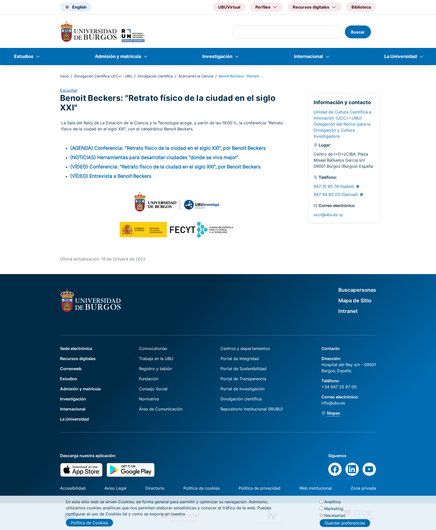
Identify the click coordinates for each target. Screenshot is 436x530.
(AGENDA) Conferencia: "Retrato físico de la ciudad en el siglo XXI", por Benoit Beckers (168, 148)
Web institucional (315, 488)
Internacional (308, 56)
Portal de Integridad (240, 358)
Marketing (333, 508)
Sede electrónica (76, 348)
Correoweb (70, 368)
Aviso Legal (115, 488)
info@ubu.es (333, 402)
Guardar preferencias (345, 523)
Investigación (217, 56)
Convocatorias (153, 348)
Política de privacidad (259, 488)
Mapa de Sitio (354, 301)
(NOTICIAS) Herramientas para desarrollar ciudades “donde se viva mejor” (154, 157)
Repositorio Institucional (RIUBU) (252, 408)
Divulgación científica (155, 76)
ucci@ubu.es (326, 214)
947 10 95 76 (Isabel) (335, 186)
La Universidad (400, 56)
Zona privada (363, 488)
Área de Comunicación (160, 408)
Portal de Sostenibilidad (243, 368)
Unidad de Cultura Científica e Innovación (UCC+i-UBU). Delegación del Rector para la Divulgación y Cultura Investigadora (342, 124)
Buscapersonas (357, 290)
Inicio (64, 76)
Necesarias (334, 515)
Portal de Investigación (243, 388)
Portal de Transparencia (243, 378)
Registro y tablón (155, 368)
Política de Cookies (89, 522)
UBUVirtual (229, 7)
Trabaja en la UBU (156, 358)
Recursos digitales (78, 358)
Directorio (155, 488)
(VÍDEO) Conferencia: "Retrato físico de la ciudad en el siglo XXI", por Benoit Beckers (165, 167)
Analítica (332, 501)
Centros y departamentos (245, 348)
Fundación (148, 378)
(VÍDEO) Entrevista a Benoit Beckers (110, 176)
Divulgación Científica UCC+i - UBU (103, 76)
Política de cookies (201, 488)
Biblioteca (361, 7)
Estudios (23, 56)
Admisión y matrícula (118, 56)
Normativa (149, 398)
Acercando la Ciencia (195, 76)
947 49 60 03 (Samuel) (336, 194)
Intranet (348, 311)
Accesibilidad (73, 488)
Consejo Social (153, 388)
